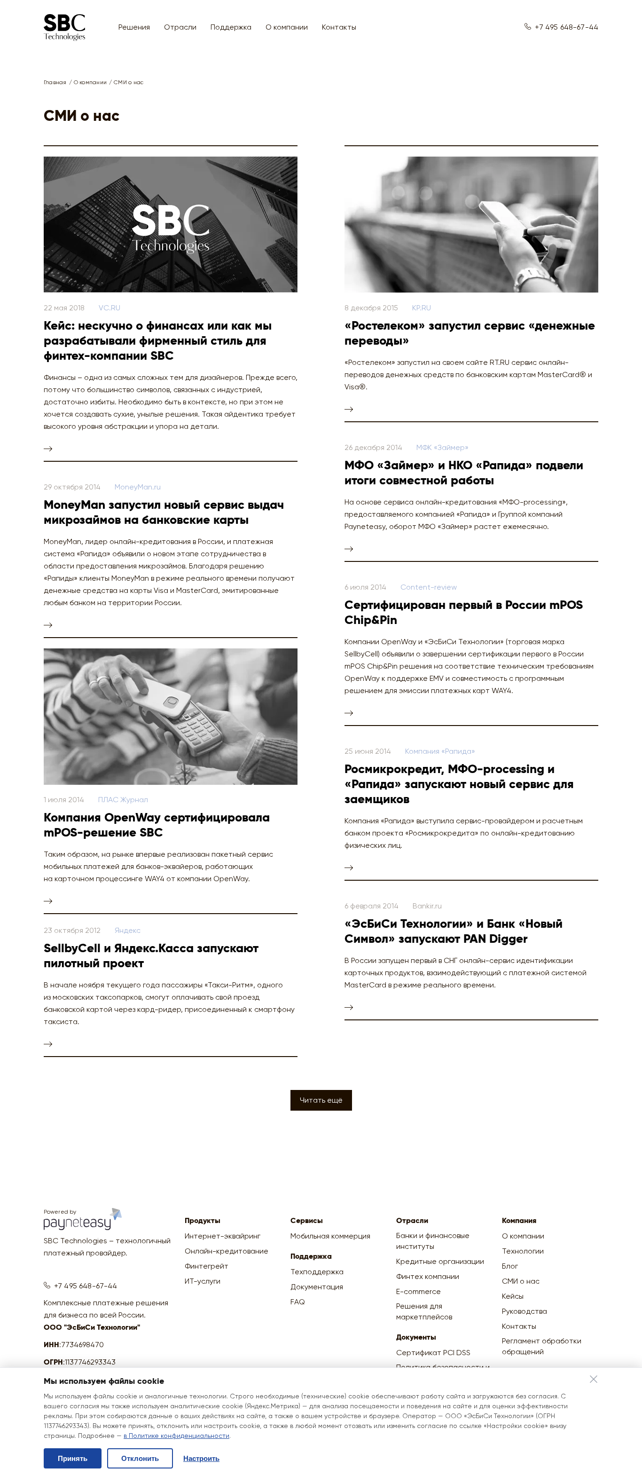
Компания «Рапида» (440, 751)
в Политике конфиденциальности (176, 1435)
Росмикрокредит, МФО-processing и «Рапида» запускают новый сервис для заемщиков (459, 785)
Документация (316, 1286)
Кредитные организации (440, 1261)
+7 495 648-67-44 (566, 27)
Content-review (428, 587)
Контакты (339, 27)
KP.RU (421, 307)
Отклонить (140, 1458)
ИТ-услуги (202, 1281)
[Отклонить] (593, 1380)
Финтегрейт (206, 1266)
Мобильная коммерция (330, 1235)
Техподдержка (317, 1271)
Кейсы (513, 1296)
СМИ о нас (521, 1281)
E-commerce (418, 1291)
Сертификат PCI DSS (433, 1352)
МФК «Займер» (442, 447)
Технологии (523, 1251)
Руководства (524, 1311)
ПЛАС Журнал (123, 799)
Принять (72, 1458)
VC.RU (109, 307)
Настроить (201, 1458)
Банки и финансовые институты (433, 1241)
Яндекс (128, 930)
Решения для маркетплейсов (424, 1311)
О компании (523, 1235)
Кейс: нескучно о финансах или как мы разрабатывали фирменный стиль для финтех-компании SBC (158, 341)
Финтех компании (427, 1276)
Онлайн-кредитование (226, 1251)
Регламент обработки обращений (541, 1346)
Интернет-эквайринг (222, 1235)
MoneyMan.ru (138, 486)
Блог (510, 1266)
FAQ (297, 1301)
